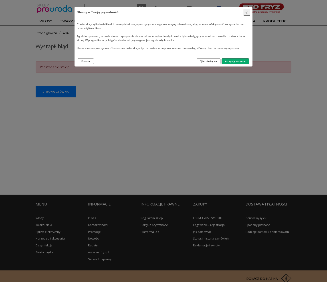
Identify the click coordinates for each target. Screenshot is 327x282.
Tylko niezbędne (208, 61)
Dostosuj (85, 61)
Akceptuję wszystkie (235, 61)
